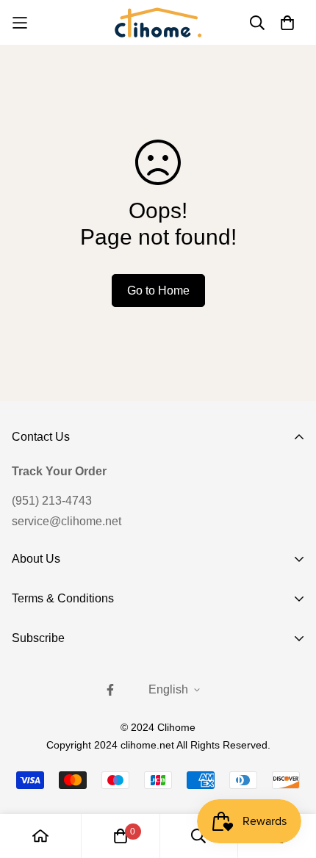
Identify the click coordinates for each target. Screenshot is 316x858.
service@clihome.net (66, 521)
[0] (120, 836)
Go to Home (158, 290)
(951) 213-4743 (52, 500)
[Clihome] (158, 22)
